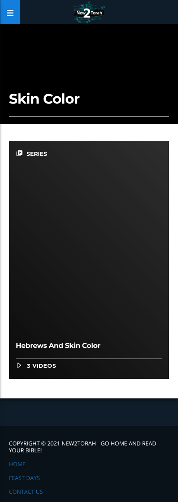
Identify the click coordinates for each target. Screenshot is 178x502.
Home (17, 464)
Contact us (26, 492)
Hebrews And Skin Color (58, 346)
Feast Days (24, 478)
